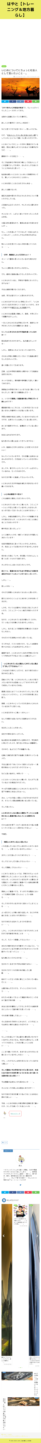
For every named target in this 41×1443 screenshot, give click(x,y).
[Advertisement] (20, 41)
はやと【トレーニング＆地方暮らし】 (20, 9)
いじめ (5, 1142)
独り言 (3, 66)
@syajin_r (15, 1114)
